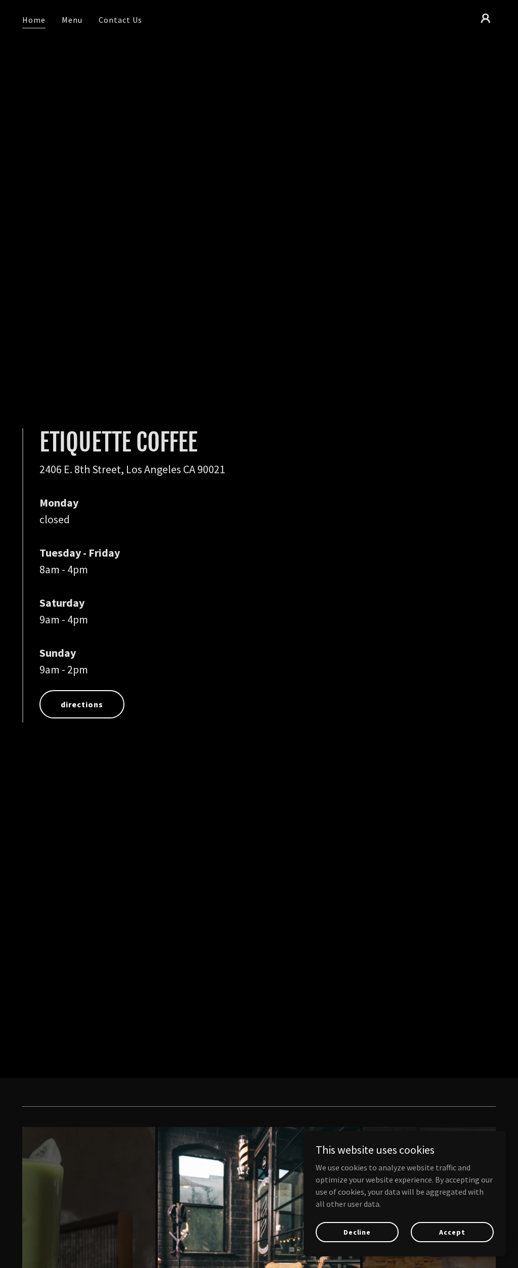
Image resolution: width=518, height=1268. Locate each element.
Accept (452, 1231)
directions (82, 704)
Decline (357, 1231)
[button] (486, 18)
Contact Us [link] (120, 20)
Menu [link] (72, 20)
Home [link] (34, 20)
